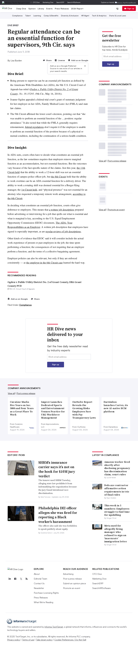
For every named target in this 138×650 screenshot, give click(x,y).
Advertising (68, 574)
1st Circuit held (29, 189)
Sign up (130, 8)
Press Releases (62, 8)
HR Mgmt (85, 15)
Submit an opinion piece (74, 583)
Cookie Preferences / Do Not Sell (70, 639)
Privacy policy (13, 639)
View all (102, 160)
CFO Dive (36, 2)
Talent (28, 15)
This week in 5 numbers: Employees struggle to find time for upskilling (117, 510)
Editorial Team (40, 578)
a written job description (61, 209)
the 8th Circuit (58, 176)
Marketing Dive (48, 2)
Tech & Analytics (99, 15)
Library (41, 8)
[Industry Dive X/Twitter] (21, 579)
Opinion (32, 8)
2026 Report (77, 8)
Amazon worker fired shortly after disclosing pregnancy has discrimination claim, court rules (117, 468)
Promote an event (116, 209)
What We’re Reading (43, 602)
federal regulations (34, 127)
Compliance (17, 15)
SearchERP (60, 2)
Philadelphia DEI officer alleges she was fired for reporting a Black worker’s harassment (57, 515)
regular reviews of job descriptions (63, 231)
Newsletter (39, 588)
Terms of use (28, 639)
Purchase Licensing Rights (46, 592)
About (37, 574)
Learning (37, 15)
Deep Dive (21, 8)
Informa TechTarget (53, 626)
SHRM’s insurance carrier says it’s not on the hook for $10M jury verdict (56, 469)
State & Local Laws (117, 15)
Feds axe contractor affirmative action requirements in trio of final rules (116, 490)
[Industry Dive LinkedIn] (10, 579)
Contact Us (39, 583)
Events (49, 8)
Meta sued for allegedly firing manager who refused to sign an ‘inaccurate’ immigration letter (115, 533)
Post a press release (117, 160)
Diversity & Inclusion (70, 15)
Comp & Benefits (51, 15)
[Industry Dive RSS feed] (27, 579)
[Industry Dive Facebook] (15, 579)
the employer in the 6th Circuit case (44, 262)
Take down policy (44, 639)
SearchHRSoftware (73, 2)
